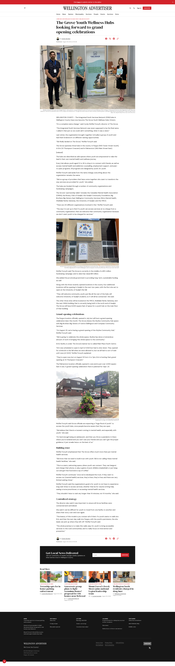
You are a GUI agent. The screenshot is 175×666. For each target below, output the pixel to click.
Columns (105, 618)
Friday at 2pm (54, 623)
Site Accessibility (109, 645)
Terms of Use (99, 642)
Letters (78, 618)
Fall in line (52, 620)
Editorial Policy (120, 642)
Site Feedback (99, 645)
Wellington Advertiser (120, 593)
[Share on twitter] (110, 39)
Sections (89, 14)
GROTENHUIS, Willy (134, 623)
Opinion (70, 14)
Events (103, 14)
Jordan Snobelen (96, 596)
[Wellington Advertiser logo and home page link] (87, 8)
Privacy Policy (108, 642)
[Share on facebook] (106, 39)
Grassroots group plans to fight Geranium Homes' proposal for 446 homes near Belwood (34, 627)
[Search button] (130, 8)
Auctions (110, 14)
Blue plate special (55, 627)
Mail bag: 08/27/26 (81, 620)
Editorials (53, 618)
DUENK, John (132, 627)
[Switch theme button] (134, 8)
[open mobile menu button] (25, 8)
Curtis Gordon (66, 39)
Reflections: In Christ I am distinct (112, 628)
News (64, 14)
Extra (117, 14)
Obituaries (132, 618)
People (96, 14)
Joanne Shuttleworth (47, 593)
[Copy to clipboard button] (117, 39)
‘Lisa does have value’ (82, 627)
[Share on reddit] (114, 39)
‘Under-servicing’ (81, 623)
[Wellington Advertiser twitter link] (149, 648)
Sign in (139, 8)
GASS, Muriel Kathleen (135, 620)
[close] (172, 2)
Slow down (105, 625)
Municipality (79, 14)
